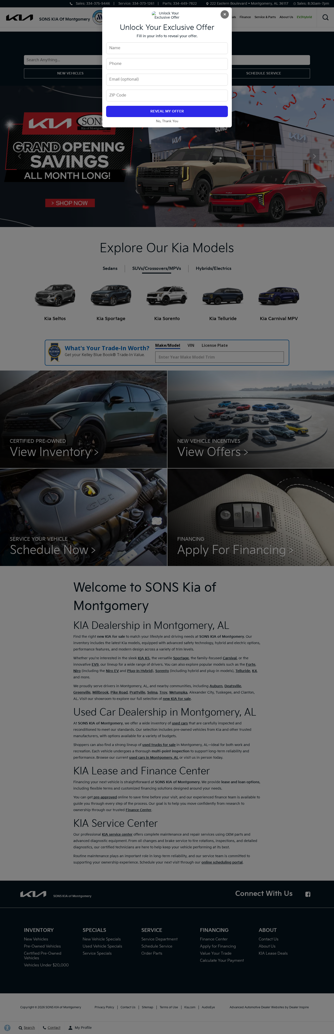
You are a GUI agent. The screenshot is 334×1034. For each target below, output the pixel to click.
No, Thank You (167, 121)
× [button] (224, 14)
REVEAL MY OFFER (167, 111)
